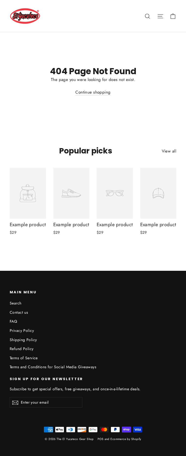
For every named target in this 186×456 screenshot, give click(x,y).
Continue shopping (92, 92)
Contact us (19, 312)
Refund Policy (22, 349)
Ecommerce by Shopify (125, 439)
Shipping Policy (23, 340)
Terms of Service (24, 358)
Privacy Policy (22, 330)
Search (16, 303)
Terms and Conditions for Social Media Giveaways (53, 367)
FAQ (13, 321)
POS (100, 439)
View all (169, 151)
